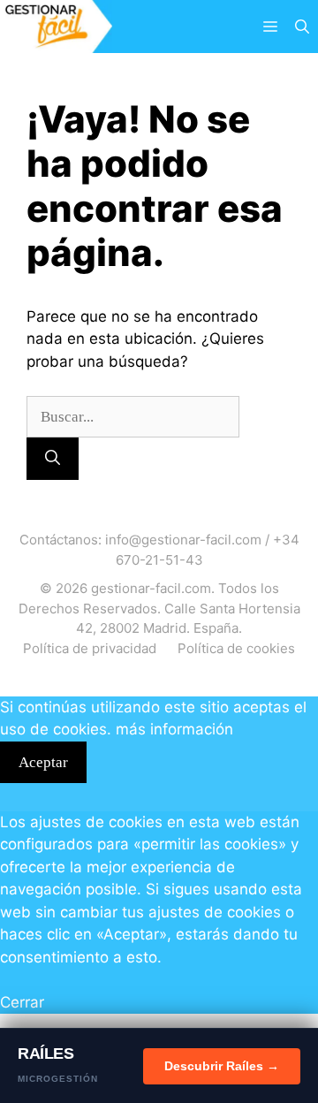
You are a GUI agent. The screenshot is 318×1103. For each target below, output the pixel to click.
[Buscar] (52, 458)
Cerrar (22, 1002)
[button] (302, 26)
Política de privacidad (89, 648)
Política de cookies (236, 648)
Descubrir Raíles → (221, 1066)
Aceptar (43, 762)
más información (174, 729)
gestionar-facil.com (151, 588)
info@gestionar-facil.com (183, 539)
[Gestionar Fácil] (56, 26)
